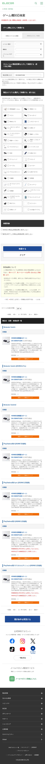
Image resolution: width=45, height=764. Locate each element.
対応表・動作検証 (8, 9)
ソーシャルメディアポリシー (15, 755)
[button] (22, 703)
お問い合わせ (28, 755)
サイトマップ (24, 747)
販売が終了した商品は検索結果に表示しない (18, 234)
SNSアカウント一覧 (14, 747)
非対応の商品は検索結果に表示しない (15, 230)
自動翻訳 (36, 755)
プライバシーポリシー (23, 750)
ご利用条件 (34, 747)
